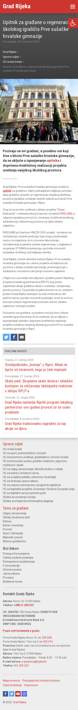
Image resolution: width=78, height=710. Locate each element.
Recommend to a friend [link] (21, 337)
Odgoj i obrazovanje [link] (15, 513)
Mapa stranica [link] (11, 680)
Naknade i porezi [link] (13, 537)
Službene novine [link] (13, 581)
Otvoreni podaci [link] (12, 569)
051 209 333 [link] (21, 665)
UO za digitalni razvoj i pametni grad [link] (24, 492)
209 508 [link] (47, 637)
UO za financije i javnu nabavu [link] (20, 481)
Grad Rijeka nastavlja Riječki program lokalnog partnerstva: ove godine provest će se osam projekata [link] (39, 407)
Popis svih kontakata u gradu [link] (21, 630)
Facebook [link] (5, 694)
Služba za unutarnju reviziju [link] (19, 496)
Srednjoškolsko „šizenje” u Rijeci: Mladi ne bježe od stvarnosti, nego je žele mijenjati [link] (36, 367)
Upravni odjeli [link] (13, 444)
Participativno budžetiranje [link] (19, 561)
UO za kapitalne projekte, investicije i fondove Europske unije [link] (39, 489)
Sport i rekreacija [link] (13, 533)
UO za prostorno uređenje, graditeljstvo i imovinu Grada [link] (35, 457)
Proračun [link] (8, 577)
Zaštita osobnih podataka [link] (18, 557)
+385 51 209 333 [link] (24, 605)
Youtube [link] (18, 694)
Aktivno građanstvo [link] (14, 541)
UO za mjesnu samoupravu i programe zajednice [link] (32, 485)
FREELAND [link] (66, 213)
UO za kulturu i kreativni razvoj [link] (21, 473)
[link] (73, 23)
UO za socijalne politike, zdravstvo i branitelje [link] (29, 477)
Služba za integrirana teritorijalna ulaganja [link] (28, 500)
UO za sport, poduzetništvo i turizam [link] (24, 453)
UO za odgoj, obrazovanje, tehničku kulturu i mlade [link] (33, 469)
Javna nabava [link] (11, 573)
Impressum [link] (31, 685)
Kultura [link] (7, 521)
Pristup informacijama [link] (16, 553)
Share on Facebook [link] (14, 337)
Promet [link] (7, 529)
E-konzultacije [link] (11, 565)
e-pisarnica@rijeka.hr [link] (34, 661)
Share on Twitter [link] (6, 337)
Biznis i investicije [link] (13, 525)
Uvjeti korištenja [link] (12, 685)
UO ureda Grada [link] (12, 449)
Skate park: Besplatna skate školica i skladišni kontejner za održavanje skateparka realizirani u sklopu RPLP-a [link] (39, 386)
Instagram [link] (24, 694)
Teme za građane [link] (16, 508)
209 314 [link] (48, 641)
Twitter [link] (11, 694)
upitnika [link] (53, 160)
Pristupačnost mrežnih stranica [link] (41, 680)
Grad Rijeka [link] (19, 702)
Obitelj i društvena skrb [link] (16, 517)
